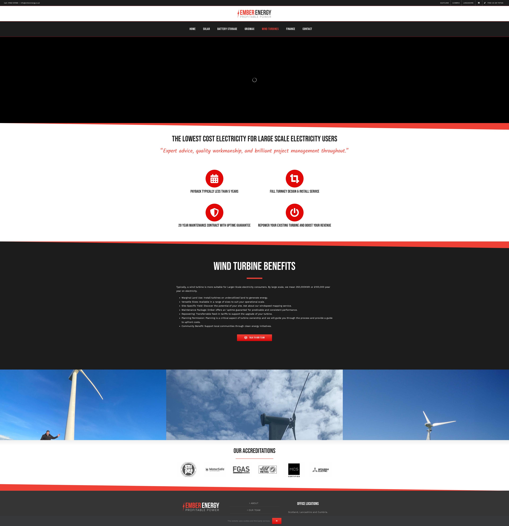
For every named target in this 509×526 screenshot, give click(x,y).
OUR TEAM (254, 510)
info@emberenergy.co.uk (30, 3)
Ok (277, 521)
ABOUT (254, 503)
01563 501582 (13, 3)
